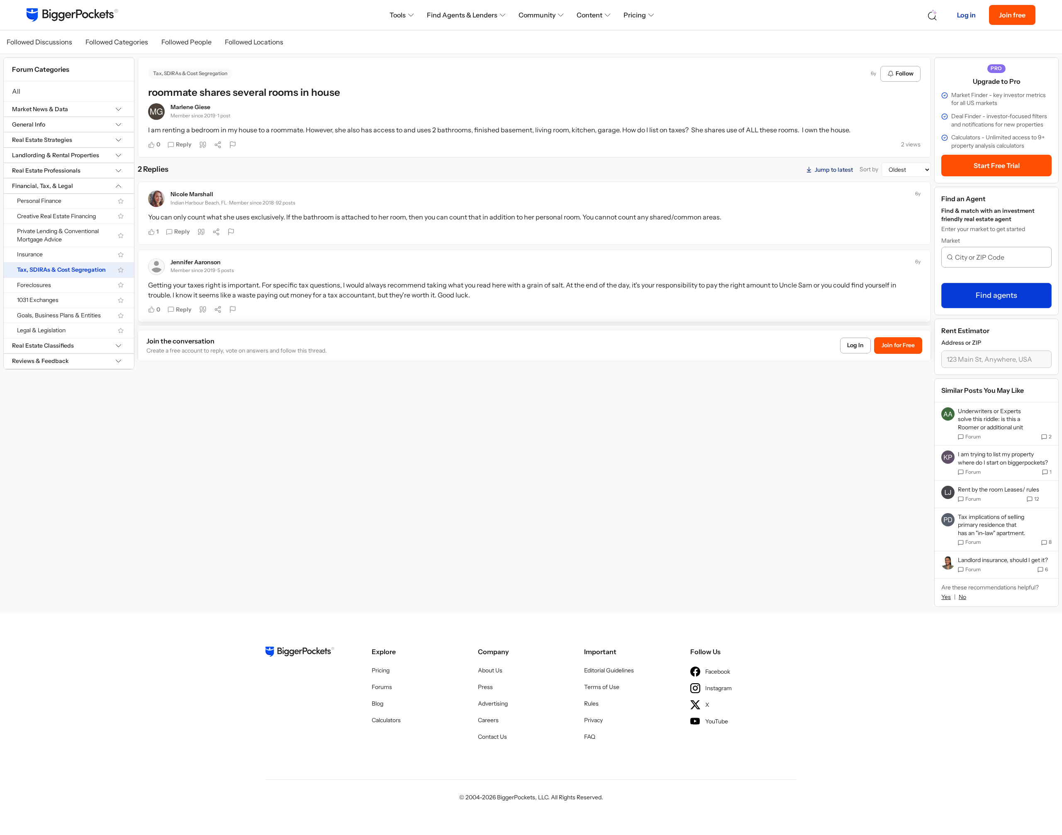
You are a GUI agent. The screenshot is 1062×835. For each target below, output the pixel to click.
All (16, 91)
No (962, 597)
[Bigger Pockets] (72, 15)
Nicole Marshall (192, 194)
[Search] (932, 15)
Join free (1012, 15)
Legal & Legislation (41, 330)
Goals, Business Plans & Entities (59, 315)
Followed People (186, 42)
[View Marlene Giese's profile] (156, 111)
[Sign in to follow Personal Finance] (121, 201)
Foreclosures (34, 285)
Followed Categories (116, 42)
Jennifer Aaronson (196, 262)
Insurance (30, 254)
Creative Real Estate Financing (56, 216)
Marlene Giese (190, 107)
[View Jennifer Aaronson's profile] (156, 266)
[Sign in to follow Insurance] (121, 255)
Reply (184, 144)
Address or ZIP (961, 342)
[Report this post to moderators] (232, 144)
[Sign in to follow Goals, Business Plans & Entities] (121, 316)
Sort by (869, 169)
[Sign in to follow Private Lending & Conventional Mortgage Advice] (121, 236)
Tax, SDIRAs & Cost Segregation (61, 269)
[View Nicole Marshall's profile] (156, 198)
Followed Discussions (39, 42)
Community (537, 15)
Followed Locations (254, 42)
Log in (966, 15)
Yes (946, 597)
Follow (904, 73)
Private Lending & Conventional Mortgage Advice (58, 235)
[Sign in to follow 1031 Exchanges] (121, 300)
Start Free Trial (997, 165)
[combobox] (1000, 257)
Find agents (996, 295)
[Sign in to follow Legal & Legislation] (121, 331)
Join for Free (898, 345)
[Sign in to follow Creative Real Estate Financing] (121, 216)
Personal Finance (39, 200)
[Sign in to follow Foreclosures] (121, 285)
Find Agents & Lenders (462, 15)
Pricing (635, 15)
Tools (398, 15)
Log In (855, 345)
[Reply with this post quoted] (203, 144)
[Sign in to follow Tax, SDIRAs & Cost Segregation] (121, 270)
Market (950, 240)
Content (589, 15)
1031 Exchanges (37, 300)
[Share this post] (218, 144)
